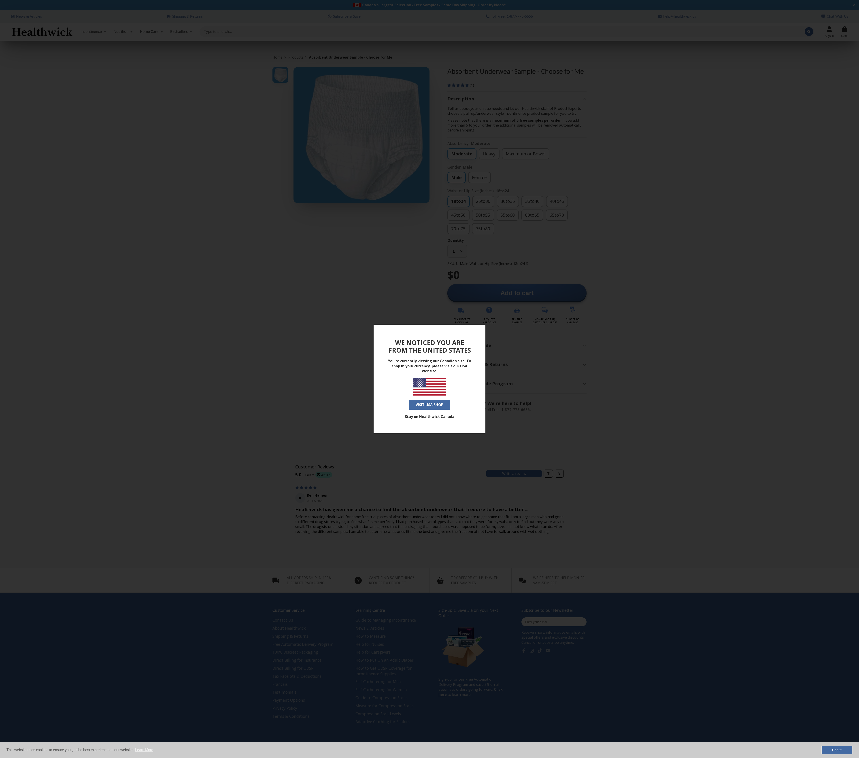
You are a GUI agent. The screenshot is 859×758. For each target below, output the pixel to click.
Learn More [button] (144, 750)
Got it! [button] (837, 750)
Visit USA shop (429, 404)
